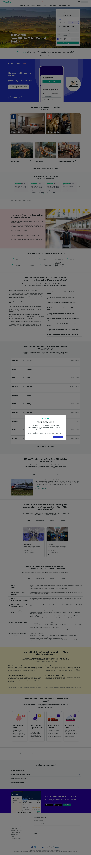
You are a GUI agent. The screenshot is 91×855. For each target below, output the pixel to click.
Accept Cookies (58, 437)
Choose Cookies (47, 437)
